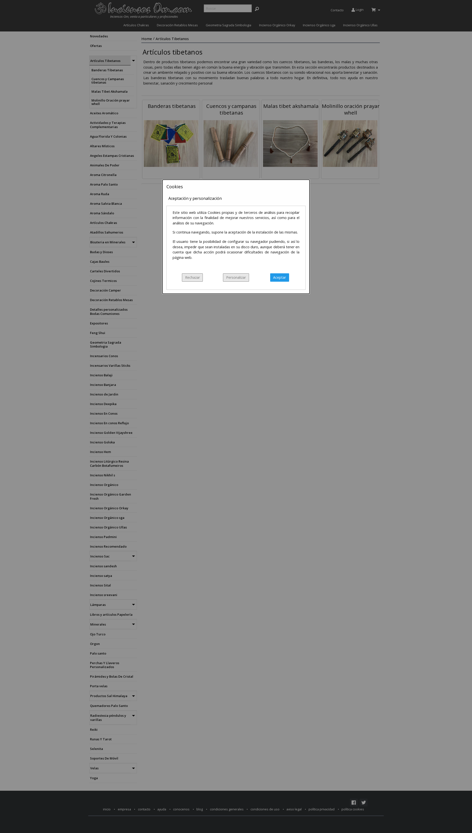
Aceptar (279, 277)
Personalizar (236, 277)
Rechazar (192, 277)
